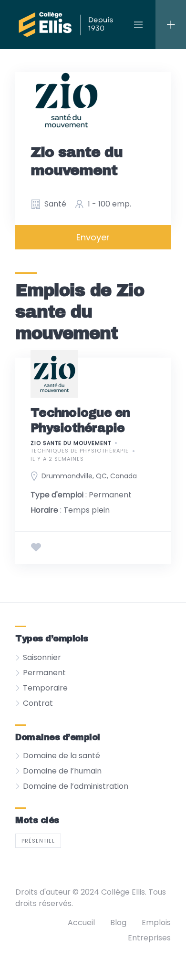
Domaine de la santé (61, 755)
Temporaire (45, 687)
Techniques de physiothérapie (80, 450)
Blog (118, 922)
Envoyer (93, 237)
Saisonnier (42, 657)
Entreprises (149, 937)
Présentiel (38, 841)
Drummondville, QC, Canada (89, 476)
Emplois (156, 922)
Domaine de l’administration (75, 786)
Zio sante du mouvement (71, 443)
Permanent (44, 672)
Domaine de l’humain (62, 770)
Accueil (81, 922)
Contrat (38, 703)
